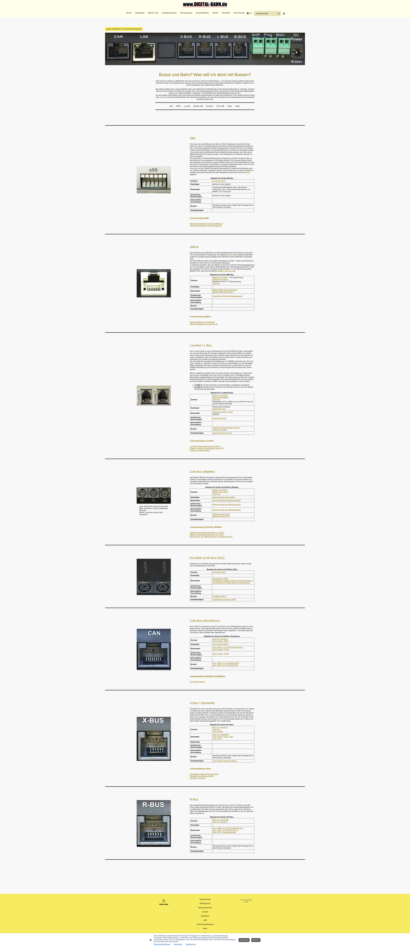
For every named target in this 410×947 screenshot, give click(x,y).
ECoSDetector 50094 (220, 579)
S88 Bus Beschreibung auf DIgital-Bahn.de (206, 226)
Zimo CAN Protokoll (197, 682)
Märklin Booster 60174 (221, 514)
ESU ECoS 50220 (219, 181)
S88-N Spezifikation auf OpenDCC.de (204, 324)
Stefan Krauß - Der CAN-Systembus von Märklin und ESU (211, 537)
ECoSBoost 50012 (219, 596)
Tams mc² (216, 284)
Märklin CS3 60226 (220, 490)
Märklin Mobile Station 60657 (224, 497)
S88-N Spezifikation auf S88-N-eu (202, 322)
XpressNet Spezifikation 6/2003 (202, 776)
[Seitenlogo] (205, 4)
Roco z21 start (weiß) (221, 820)
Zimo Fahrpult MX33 (220, 644)
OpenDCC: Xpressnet (197, 778)
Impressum (178, 944)
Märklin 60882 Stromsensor (223, 292)
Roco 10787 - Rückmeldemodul (224, 832)
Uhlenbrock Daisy (219, 409)
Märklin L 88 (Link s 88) (227, 271)
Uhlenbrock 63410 (219, 418)
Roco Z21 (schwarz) (220, 396)
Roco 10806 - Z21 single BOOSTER (226, 663)
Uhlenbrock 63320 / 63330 (223, 412)
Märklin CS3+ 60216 (220, 277)
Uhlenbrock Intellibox (220, 280)
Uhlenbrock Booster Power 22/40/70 (226, 428)
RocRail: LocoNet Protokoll (200, 450)
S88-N (248, 172)
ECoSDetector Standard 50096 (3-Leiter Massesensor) (233, 581)
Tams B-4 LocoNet (220, 430)
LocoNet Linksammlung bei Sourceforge (205, 446)
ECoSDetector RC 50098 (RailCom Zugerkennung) (231, 583)
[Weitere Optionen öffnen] (205, 933)
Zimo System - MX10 (220, 641)
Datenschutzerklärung (162, 944)
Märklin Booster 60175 (221, 516)
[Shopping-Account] (284, 13)
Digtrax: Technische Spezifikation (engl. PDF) (207, 448)
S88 (230, 255)
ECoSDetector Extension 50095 (224, 600)
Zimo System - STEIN (221, 650)
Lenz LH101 (217, 739)
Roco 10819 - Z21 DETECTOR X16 (225, 830)
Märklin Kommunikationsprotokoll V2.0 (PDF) (207, 535)
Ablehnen (256, 940)
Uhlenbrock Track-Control (222, 433)
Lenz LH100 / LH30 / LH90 (223, 737)
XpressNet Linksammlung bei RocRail (204, 774)
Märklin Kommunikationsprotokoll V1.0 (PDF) (207, 533)
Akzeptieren (244, 940)
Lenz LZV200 (218, 732)
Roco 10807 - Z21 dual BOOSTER (225, 665)
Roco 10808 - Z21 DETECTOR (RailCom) (228, 647)
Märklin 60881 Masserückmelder (225, 290)
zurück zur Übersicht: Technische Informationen (124, 29)
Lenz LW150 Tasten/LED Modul (225, 761)
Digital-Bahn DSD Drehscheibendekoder (227, 296)
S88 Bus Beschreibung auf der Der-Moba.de (206, 224)
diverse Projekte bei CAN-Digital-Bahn (227, 500)
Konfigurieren (191, 944)
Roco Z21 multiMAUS (221, 735)
